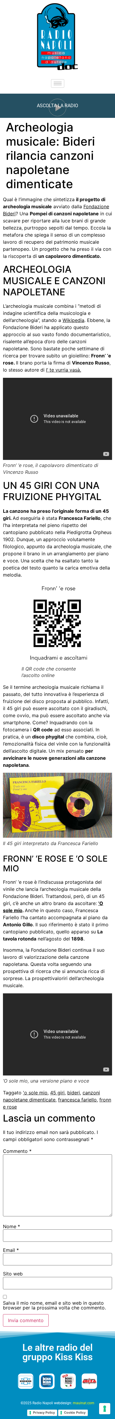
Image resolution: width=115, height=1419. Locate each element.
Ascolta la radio (57, 105)
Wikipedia (73, 320)
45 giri (57, 1093)
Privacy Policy (44, 1412)
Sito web (13, 1273)
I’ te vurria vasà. (63, 370)
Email (11, 1250)
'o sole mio (35, 1093)
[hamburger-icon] (57, 83)
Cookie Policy (75, 1412)
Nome (11, 1226)
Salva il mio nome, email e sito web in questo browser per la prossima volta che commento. (54, 1305)
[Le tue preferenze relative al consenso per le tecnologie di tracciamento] (104, 1408)
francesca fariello (77, 1100)
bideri (73, 1093)
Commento (17, 1151)
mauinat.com (83, 1403)
